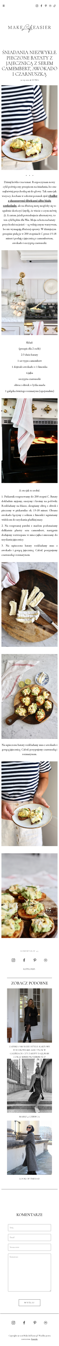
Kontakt (34, 1339)
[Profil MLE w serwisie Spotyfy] (50, 5)
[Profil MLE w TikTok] (54, 5)
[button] (3, 6)
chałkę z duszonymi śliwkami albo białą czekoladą (30, 201)
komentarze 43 (30, 951)
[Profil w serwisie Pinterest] (46, 5)
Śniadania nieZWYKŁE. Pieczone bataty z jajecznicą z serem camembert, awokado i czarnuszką (29, 63)
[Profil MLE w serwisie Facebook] (41, 5)
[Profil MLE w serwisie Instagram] (37, 5)
